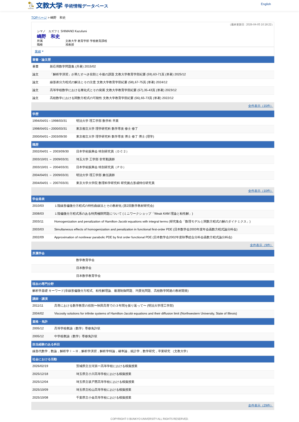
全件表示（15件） (260, 106)
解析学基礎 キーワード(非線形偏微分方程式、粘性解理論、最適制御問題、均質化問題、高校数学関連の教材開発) (110, 290)
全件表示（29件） (260, 405)
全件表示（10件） (260, 190)
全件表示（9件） (261, 245)
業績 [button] (38, 51)
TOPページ (39, 17)
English (266, 4)
